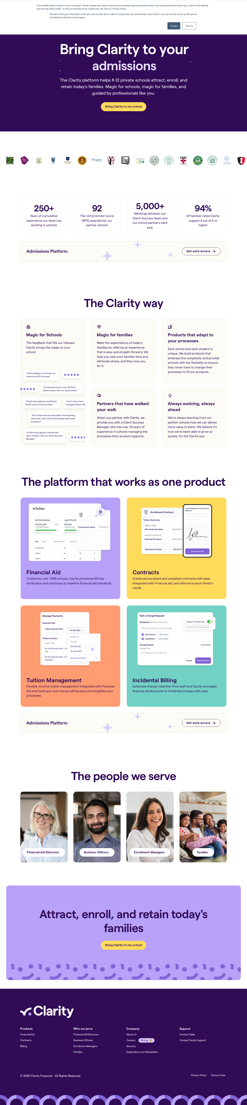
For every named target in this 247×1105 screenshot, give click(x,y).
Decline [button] (189, 25)
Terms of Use (218, 1075)
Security (131, 1046)
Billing (23, 1046)
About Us (131, 1034)
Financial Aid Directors (85, 1034)
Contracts (25, 1040)
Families (77, 1051)
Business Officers (83, 1040)
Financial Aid (27, 1034)
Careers (130, 1040)
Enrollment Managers (85, 1046)
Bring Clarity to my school (123, 106)
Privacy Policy (198, 1075)
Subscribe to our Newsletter (142, 1051)
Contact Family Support (193, 1040)
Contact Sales (187, 1034)
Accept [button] (174, 25)
